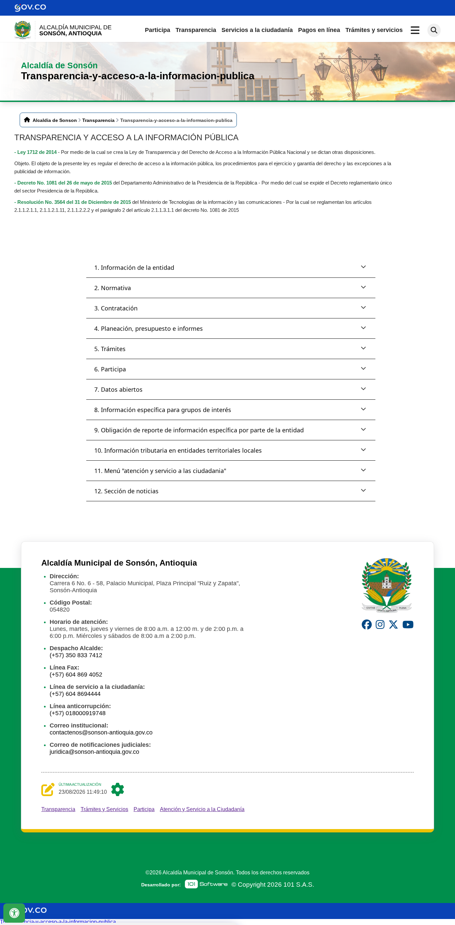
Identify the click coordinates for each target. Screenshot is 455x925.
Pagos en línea (319, 30)
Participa (157, 30)
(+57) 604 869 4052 (76, 674)
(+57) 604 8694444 (75, 694)
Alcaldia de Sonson (55, 120)
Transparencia (196, 30)
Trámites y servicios (374, 30)
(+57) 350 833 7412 (76, 655)
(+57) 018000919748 (78, 713)
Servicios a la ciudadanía (257, 30)
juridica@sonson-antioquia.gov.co (94, 751)
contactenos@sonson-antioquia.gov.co (101, 732)
